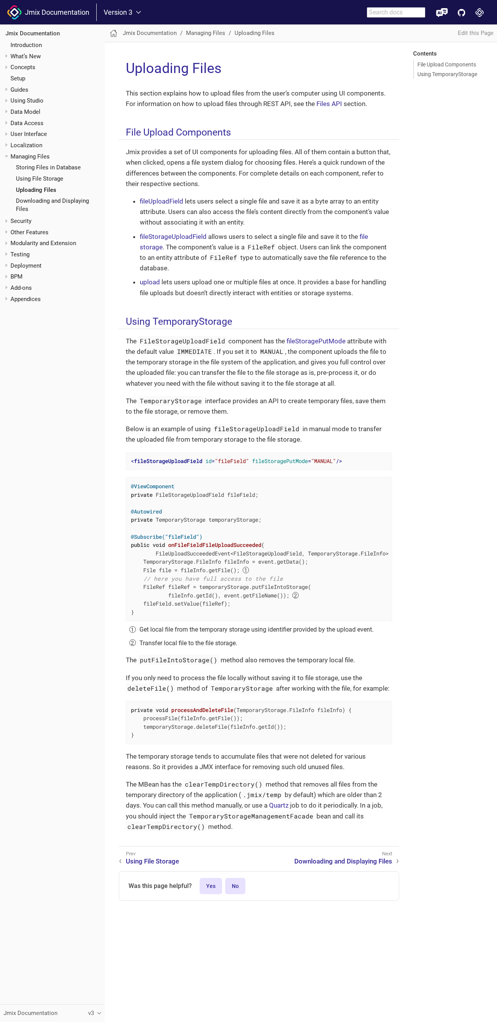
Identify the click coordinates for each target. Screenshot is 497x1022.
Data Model (25, 111)
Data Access (26, 123)
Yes (210, 886)
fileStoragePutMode (316, 341)
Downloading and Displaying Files (343, 861)
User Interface (28, 134)
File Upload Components (446, 64)
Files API (329, 104)
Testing (20, 254)
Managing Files (30, 156)
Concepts (22, 67)
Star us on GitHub (461, 12)
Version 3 (118, 12)
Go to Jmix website (479, 12)
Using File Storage (39, 178)
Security (20, 221)
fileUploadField (161, 201)
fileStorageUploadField (173, 236)
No (235, 886)
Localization (26, 145)
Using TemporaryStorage (447, 74)
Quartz (278, 805)
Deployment (26, 265)
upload (150, 282)
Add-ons (21, 287)
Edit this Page (476, 33)
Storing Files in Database (48, 167)
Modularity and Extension (43, 243)
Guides (19, 89)
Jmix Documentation (55, 12)
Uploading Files (36, 189)
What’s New (25, 56)
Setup (17, 78)
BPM (16, 276)
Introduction (26, 45)
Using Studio (26, 100)
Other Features (29, 232)
